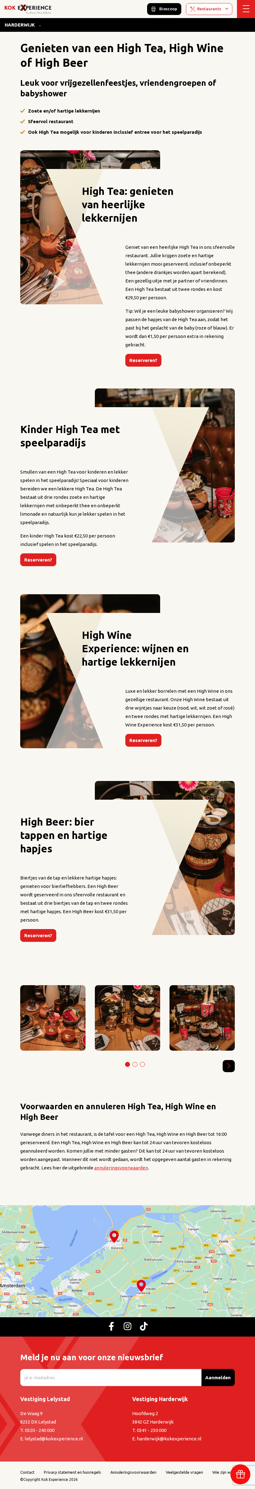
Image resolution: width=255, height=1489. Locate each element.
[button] (229, 1066)
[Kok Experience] (28, 8)
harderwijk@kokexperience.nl (169, 1438)
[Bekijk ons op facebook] (111, 1326)
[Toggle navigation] (246, 9)
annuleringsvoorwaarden (121, 1167)
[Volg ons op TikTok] (143, 1326)
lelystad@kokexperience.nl (54, 1438)
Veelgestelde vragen (184, 1472)
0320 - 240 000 (39, 1430)
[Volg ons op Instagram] (127, 1326)
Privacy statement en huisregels (72, 1472)
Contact (27, 1472)
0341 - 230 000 (151, 1430)
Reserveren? (143, 360)
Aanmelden (218, 1377)
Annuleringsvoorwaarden (133, 1472)
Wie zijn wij (222, 1472)
